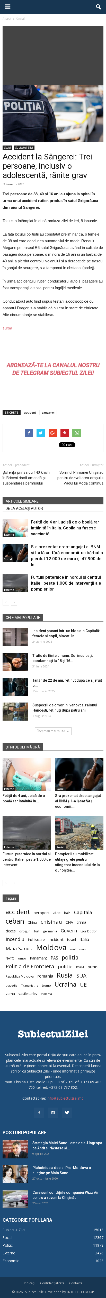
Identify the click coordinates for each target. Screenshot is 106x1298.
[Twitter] (67, 1113)
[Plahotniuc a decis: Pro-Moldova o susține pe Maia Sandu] (15, 1174)
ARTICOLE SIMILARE (22, 501)
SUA (81, 975)
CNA (69, 922)
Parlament (38, 958)
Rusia (65, 975)
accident (30, 412)
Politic (8, 1245)
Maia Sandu (19, 948)
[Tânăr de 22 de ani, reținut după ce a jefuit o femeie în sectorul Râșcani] (15, 687)
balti (67, 913)
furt (36, 931)
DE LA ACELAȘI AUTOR (24, 508)
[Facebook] (39, 1113)
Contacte (75, 1283)
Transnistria (29, 985)
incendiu (15, 939)
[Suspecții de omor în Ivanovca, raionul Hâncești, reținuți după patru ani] (15, 712)
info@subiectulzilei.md (65, 1098)
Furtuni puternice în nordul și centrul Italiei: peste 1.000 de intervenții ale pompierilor (66, 583)
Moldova (51, 947)
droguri (25, 931)
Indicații (29, 1283)
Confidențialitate (52, 1283)
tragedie (11, 985)
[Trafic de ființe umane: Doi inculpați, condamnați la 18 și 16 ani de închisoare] (15, 662)
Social (7, 147)
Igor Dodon (89, 931)
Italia (84, 939)
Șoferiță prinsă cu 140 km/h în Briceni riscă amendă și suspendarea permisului (26, 478)
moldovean (78, 949)
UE (83, 984)
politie (65, 966)
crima (81, 922)
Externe (9, 534)
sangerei (48, 412)
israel (71, 939)
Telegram (34, 373)
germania (50, 931)
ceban (15, 921)
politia (70, 957)
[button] (99, 7)
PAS (54, 958)
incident (56, 939)
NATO (10, 958)
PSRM (80, 967)
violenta (46, 994)
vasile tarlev (28, 993)
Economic (11, 1260)
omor (22, 958)
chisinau (51, 921)
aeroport (42, 912)
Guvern (69, 930)
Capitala (83, 912)
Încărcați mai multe (51, 731)
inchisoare (36, 939)
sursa (7, 328)
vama (10, 993)
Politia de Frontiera (30, 966)
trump (46, 985)
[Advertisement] (53, 54)
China (32, 922)
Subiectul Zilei (24, 147)
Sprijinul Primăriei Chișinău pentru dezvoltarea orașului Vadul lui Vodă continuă (80, 478)
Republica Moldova (20, 976)
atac (56, 912)
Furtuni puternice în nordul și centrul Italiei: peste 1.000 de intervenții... (27, 859)
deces (11, 930)
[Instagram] (53, 1113)
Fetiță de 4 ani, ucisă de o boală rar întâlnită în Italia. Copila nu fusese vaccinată (65, 527)
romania (45, 976)
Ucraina (65, 984)
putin (92, 966)
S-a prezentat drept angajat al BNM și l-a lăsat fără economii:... (78, 801)
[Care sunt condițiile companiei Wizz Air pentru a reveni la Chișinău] (15, 1199)
